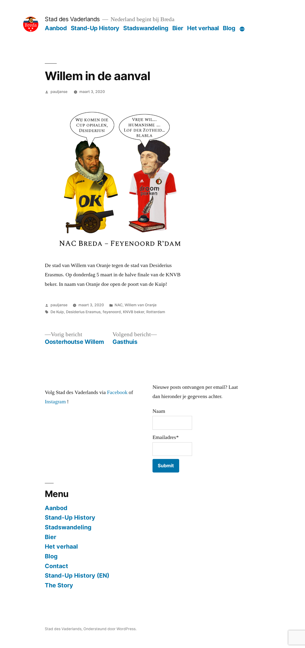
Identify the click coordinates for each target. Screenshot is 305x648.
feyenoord (112, 312)
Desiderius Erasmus (83, 312)
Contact (56, 566)
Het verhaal (203, 28)
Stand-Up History (95, 28)
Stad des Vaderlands (72, 19)
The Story (59, 585)
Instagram (55, 401)
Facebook (117, 392)
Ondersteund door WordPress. (110, 629)
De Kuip (57, 312)
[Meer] (242, 29)
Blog (229, 28)
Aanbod (56, 28)
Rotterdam (155, 312)
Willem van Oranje (141, 305)
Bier (177, 28)
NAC (118, 305)
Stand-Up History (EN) (77, 575)
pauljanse (59, 91)
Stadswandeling (145, 28)
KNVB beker (133, 312)
